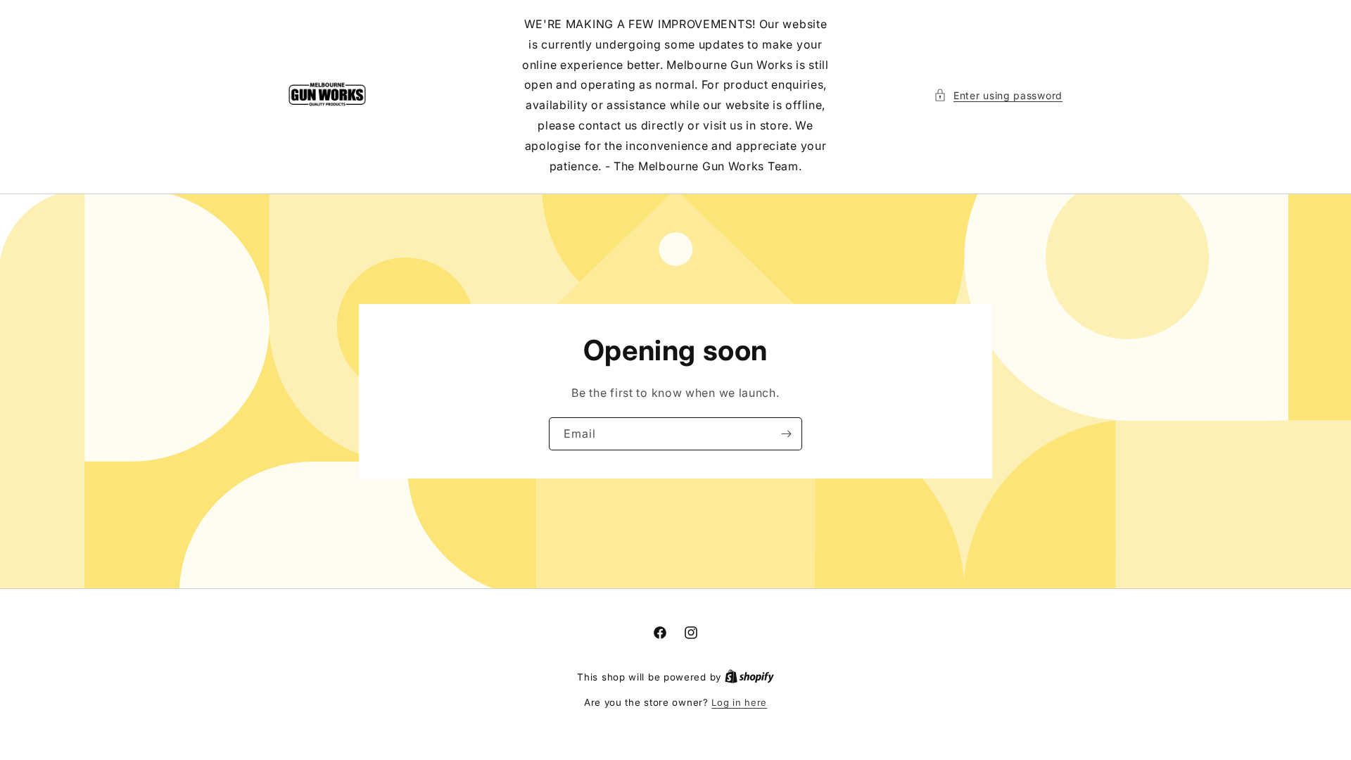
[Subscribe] (785, 433)
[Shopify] (749, 677)
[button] (998, 95)
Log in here (739, 702)
